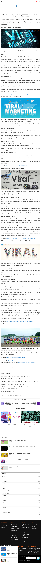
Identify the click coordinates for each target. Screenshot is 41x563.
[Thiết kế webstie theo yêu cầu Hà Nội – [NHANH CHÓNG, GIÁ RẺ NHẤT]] (3, 560)
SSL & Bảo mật (14, 537)
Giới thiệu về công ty (4, 525)
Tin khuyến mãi (34, 528)
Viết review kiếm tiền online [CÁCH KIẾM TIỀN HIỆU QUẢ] (20, 453)
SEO (21, 502)
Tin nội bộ (33, 526)
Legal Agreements (25, 537)
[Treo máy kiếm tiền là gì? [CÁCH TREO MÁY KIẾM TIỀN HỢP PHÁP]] (4, 468)
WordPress (21, 514)
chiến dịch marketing (5, 395)
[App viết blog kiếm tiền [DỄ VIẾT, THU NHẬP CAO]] (10, 417)
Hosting (21, 495)
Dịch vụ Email (13, 535)
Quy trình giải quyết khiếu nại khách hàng (25, 539)
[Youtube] (36, 1)
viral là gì (12, 395)
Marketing (21, 500)
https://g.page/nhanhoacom (13, 360)
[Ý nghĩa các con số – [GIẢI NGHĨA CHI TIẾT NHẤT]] (30, 417)
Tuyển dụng (3, 527)
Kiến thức (21, 476)
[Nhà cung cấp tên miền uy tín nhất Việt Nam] (4, 442)
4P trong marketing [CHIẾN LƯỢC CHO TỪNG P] (16, 165)
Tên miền (21, 507)
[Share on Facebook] (23, 399)
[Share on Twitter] (24, 399)
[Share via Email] (25, 399)
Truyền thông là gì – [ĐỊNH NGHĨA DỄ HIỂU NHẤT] (17, 94)
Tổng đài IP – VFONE (21, 512)
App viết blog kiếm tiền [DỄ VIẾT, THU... (10, 424)
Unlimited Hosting (14, 526)
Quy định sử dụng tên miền (25, 525)
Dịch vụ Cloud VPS (21, 486)
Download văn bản (25, 530)
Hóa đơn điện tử (21, 490)
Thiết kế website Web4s (14, 531)
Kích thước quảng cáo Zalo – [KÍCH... (12, 554)
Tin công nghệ (34, 524)
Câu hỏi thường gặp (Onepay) (25, 532)
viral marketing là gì (18, 395)
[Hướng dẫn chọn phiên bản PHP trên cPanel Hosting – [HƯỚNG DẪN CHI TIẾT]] (3, 549)
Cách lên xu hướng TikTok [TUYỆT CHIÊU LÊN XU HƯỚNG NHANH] (22, 446)
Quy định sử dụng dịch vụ (25, 528)
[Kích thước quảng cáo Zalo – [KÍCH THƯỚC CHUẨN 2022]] (3, 554)
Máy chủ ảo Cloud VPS (15, 528)
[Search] (39, 1)
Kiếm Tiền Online (21, 498)
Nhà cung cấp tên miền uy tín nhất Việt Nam (17, 440)
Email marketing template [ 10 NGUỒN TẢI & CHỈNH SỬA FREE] (19, 321)
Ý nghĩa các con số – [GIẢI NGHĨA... (30, 424)
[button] (2, 419)
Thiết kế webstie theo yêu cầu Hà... (12, 560)
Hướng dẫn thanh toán (25, 541)
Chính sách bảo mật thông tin (25, 535)
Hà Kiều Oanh (16, 16)
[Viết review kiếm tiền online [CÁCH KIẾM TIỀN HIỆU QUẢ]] (4, 455)
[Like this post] (22, 399)
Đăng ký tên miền (14, 524)
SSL (21, 505)
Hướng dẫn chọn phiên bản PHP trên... (12, 549)
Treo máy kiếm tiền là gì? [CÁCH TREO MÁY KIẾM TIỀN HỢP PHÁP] (22, 466)
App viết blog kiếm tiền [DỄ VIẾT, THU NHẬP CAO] (18, 459)
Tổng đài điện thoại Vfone (14, 533)
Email (21, 488)
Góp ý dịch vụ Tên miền (14, 540)
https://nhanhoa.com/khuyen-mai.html (26, 362)
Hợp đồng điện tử (21, 493)
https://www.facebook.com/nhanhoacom (15, 357)
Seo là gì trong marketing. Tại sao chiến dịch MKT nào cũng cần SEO (21, 238)
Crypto (21, 483)
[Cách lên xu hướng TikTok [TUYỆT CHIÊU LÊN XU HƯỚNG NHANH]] (4, 448)
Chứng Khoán (21, 478)
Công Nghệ (21, 481)
